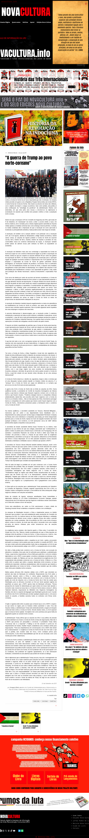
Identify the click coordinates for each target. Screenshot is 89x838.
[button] (86, 4)
